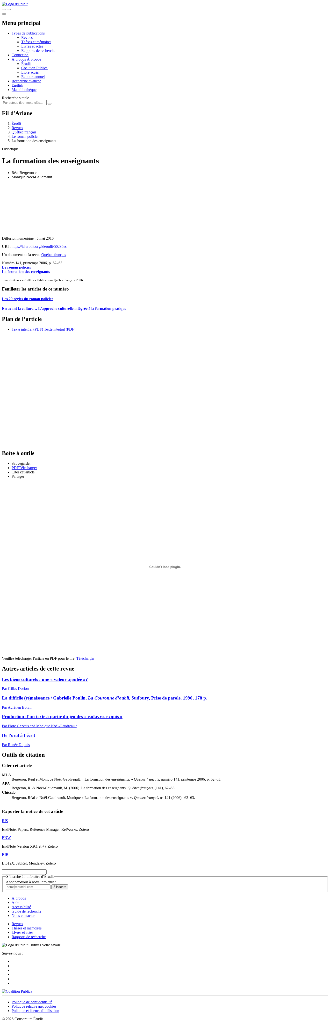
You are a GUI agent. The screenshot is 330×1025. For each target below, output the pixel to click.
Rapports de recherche (38, 50)
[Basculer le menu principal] (4, 14)
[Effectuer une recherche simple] (4, 9)
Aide (15, 902)
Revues (27, 37)
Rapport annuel (33, 77)
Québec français (24, 132)
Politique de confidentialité (32, 1002)
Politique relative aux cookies (34, 1006)
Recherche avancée (26, 81)
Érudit (26, 64)
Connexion (20, 55)
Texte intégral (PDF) (27, 329)
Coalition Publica (34, 68)
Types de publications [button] (28, 33)
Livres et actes (32, 46)
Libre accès (30, 72)
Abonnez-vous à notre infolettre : (31, 882)
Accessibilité (21, 907)
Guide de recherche (26, 911)
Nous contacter (23, 916)
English (17, 85)
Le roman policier (25, 136)
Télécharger (85, 658)
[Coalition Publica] (17, 991)
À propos (34, 59)
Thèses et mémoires (36, 42)
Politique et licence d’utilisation (35, 1011)
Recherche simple (15, 98)
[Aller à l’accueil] (15, 4)
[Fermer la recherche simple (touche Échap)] (9, 9)
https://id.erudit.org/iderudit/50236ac (39, 246)
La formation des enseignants (26, 272)
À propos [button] (19, 59)
